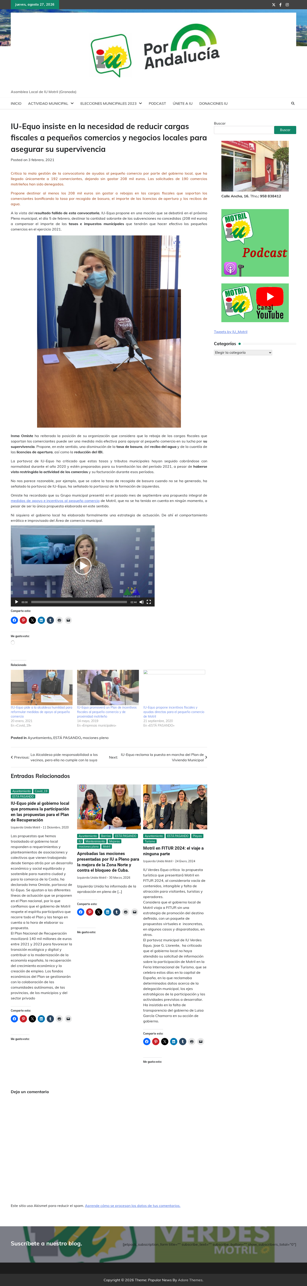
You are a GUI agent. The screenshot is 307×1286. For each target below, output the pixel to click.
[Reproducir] (16, 602)
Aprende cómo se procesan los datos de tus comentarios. (132, 1205)
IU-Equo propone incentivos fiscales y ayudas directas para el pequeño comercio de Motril (173, 711)
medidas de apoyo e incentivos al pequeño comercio (55, 500)
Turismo (150, 841)
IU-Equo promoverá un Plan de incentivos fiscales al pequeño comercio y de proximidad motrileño (107, 711)
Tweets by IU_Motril (230, 331)
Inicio (16, 103)
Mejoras (114, 841)
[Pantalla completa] (149, 602)
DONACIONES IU (213, 103)
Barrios (106, 836)
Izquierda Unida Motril (25, 827)
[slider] (79, 602)
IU (80, 841)
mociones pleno (96, 737)
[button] (83, 566)
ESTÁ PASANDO (67, 737)
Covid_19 (41, 791)
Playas (197, 836)
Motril (106, 846)
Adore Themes (190, 1280)
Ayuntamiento (39, 737)
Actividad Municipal (48, 103)
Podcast (157, 103)
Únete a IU (183, 103)
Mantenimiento (95, 841)
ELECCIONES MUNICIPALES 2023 (108, 103)
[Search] (292, 103)
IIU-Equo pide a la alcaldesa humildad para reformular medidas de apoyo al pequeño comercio (41, 711)
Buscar (220, 123)
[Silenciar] (141, 602)
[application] (83, 566)
